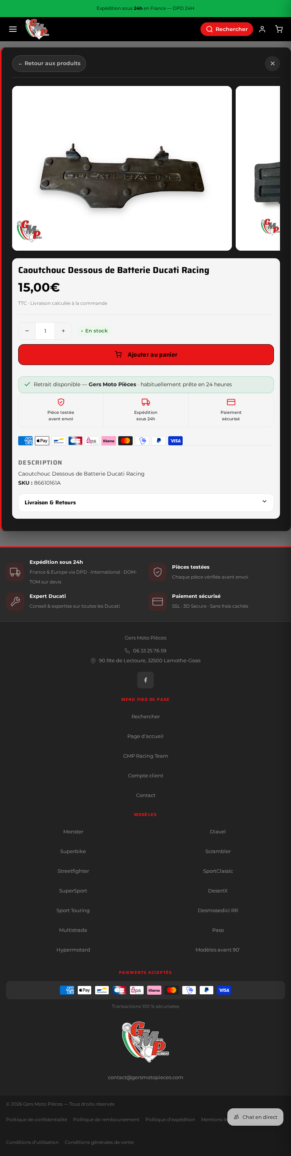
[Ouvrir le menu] (13, 29)
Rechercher (145, 716)
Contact (145, 795)
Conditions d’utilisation (32, 1142)
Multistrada (73, 930)
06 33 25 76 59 (149, 651)
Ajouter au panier (152, 354)
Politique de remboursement (106, 1119)
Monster (73, 831)
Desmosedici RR (218, 910)
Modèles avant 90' (218, 950)
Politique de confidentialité (36, 1119)
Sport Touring (73, 910)
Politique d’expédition (170, 1119)
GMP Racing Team (145, 756)
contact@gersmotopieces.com (145, 1077)
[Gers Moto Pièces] (37, 29)
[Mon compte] (262, 29)
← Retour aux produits (49, 63)
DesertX (218, 891)
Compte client (145, 775)
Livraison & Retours (50, 502)
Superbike (73, 851)
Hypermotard (73, 950)
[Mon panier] (278, 29)
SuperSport (73, 891)
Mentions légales (220, 1119)
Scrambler (218, 851)
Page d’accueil (145, 736)
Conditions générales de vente (99, 1142)
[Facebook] (145, 680)
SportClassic (218, 871)
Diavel (218, 831)
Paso (218, 930)
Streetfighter (73, 871)
